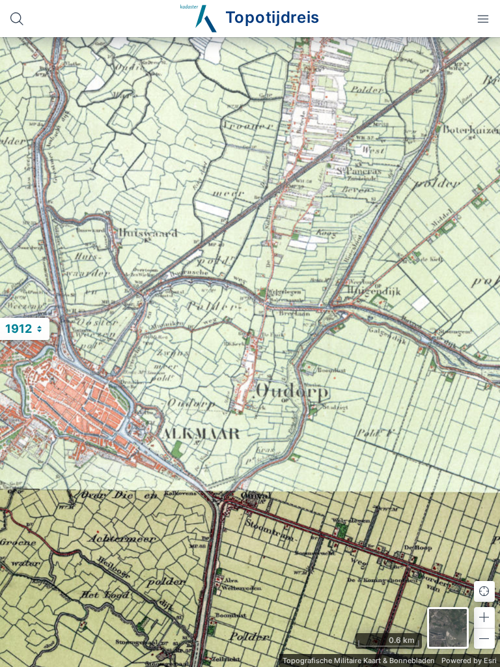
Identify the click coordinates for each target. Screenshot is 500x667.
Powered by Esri (469, 660)
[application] (250, 352)
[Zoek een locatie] (17, 18)
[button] (484, 617)
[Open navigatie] (483, 18)
